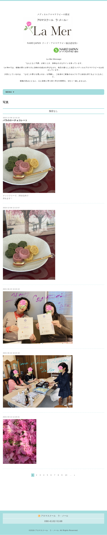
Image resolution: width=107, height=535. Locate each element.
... (70, 475)
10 (66, 475)
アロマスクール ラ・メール (47, 530)
